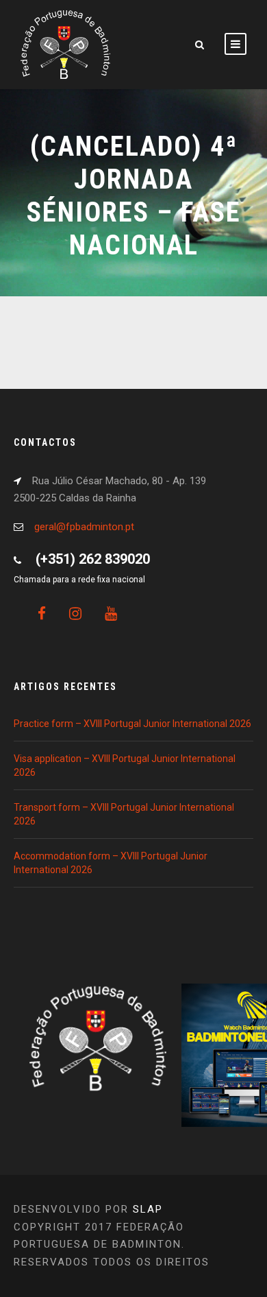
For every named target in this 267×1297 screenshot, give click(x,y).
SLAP (148, 1209)
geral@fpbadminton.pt (84, 527)
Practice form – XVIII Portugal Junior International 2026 (132, 723)
